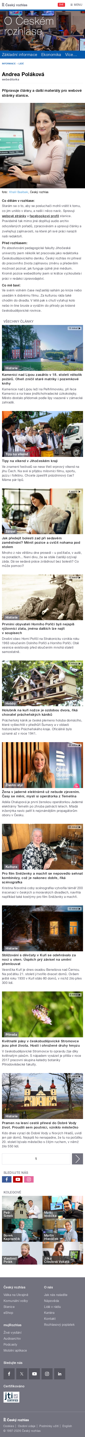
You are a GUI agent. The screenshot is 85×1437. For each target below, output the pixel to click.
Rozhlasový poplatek (59, 1325)
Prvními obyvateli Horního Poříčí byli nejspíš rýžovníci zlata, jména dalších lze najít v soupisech (38, 628)
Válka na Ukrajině (16, 1295)
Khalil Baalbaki (18, 192)
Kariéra (49, 1313)
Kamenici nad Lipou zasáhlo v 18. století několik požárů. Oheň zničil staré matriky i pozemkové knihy (42, 379)
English (67, 1426)
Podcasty (10, 1344)
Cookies (8, 1426)
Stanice (9, 1307)
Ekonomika (51, 54)
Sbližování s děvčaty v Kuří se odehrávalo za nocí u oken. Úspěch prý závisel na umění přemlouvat (39, 959)
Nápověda (51, 1301)
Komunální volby (16, 1301)
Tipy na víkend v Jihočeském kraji (30, 461)
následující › (77, 1158)
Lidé (21, 63)
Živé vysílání (12, 1332)
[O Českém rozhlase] (42, 30)
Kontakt (50, 1319)
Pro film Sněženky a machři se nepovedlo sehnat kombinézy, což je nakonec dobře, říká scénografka (42, 877)
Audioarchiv (12, 1338)
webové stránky (14, 216)
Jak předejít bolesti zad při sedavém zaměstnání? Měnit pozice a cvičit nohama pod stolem (41, 542)
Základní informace (19, 54)
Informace (9, 63)
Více (71, 54)
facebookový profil (44, 216)
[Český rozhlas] (14, 5)
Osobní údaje (27, 1426)
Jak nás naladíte (56, 1295)
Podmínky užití (49, 1426)
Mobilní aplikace (15, 1350)
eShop (8, 1313)
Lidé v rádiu (52, 1307)
